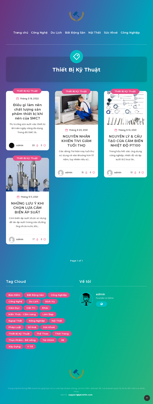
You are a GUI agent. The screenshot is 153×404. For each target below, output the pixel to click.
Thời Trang (62, 333)
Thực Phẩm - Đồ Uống (22, 340)
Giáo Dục (14, 307)
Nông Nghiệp (37, 320)
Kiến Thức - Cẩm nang (22, 314)
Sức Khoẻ (111, 32)
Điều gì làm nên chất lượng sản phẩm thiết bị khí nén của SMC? (27, 111)
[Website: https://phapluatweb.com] (101, 304)
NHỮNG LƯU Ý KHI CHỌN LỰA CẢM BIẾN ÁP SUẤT (27, 207)
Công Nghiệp (130, 32)
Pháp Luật (15, 327)
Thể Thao (42, 333)
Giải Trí (30, 307)
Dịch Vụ (50, 301)
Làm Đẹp (48, 314)
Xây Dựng (14, 346)
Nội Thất (94, 32)
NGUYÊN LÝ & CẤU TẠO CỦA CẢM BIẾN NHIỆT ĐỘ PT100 (125, 140)
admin (100, 294)
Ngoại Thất (15, 320)
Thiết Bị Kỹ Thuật (27, 90)
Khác (45, 307)
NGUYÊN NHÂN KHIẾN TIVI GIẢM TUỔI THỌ (76, 140)
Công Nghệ (39, 32)
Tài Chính (48, 340)
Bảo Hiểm (14, 295)
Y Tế (30, 346)
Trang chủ (20, 32)
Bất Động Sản (75, 32)
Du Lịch (56, 32)
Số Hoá (32, 327)
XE (62, 340)
